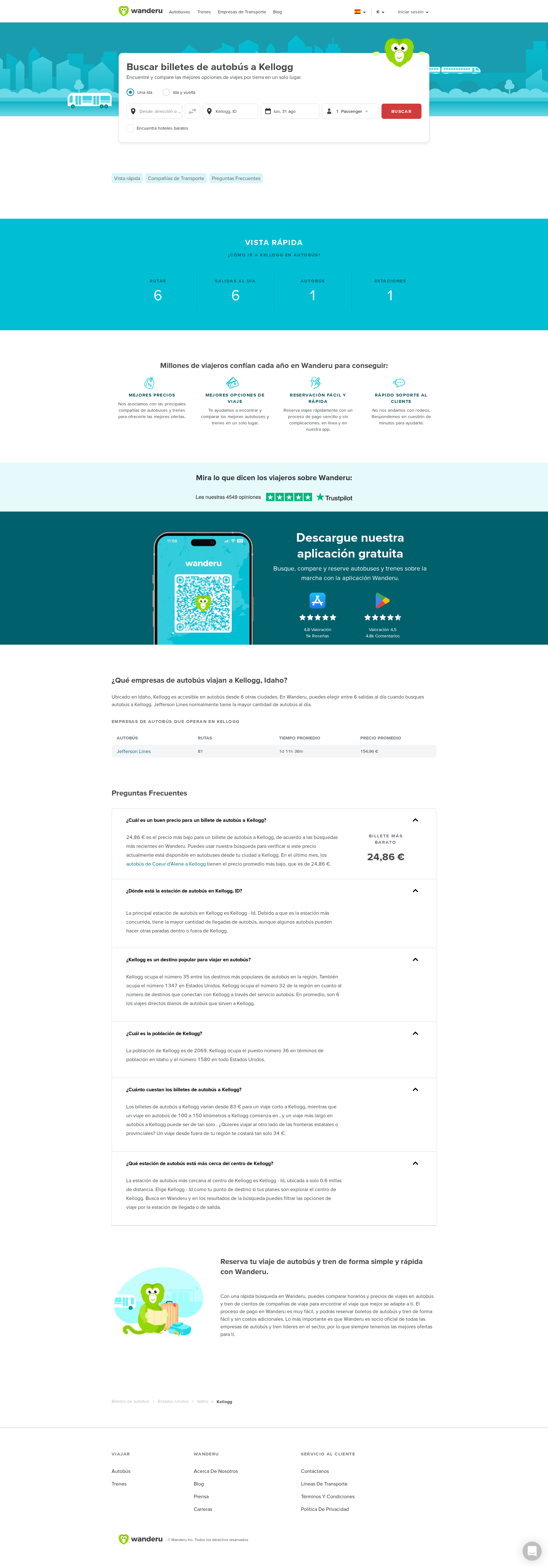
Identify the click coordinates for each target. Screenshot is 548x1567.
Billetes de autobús (130, 1401)
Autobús (121, 1471)
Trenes (204, 11)
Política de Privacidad (325, 1509)
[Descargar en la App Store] (318, 601)
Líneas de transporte (324, 1483)
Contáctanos (315, 1471)
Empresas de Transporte (242, 11)
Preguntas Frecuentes (236, 178)
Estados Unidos (173, 1401)
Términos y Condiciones (328, 1496)
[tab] (144, 96)
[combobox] (154, 111)
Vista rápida (127, 178)
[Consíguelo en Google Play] (383, 601)
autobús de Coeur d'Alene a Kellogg (166, 864)
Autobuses (179, 11)
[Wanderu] (140, 11)
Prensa (201, 1496)
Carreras (203, 1509)
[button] (360, 12)
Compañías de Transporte (176, 178)
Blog (277, 11)
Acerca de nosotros (216, 1471)
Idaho (202, 1401)
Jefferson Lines (134, 751)
